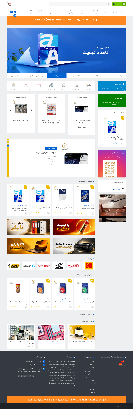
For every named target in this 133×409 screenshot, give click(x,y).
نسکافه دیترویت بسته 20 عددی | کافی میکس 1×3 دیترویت (85, 303)
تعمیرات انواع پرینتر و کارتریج (115, 76)
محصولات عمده (40, 12)
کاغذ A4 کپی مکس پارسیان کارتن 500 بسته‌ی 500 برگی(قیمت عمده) (113, 138)
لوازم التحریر (122, 12)
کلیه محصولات (51, 12)
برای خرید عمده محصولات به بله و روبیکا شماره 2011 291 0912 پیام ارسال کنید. (66, 400)
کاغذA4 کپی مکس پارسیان (88, 208)
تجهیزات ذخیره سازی (17, 76)
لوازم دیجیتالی (81, 12)
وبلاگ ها (20, 12)
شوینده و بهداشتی (70, 12)
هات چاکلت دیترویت (22, 302)
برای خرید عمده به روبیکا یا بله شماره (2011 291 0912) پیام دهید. (66, 20)
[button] (119, 4)
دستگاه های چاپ (76, 76)
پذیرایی (58, 11)
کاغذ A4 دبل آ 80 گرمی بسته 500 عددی (40, 208)
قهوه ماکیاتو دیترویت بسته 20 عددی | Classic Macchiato (63, 303)
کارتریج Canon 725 (115, 187)
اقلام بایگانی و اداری (94, 12)
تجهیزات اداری (57, 76)
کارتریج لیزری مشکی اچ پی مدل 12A (46, 153)
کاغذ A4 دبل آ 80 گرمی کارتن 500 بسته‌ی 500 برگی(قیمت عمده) (19, 209)
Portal (114, 406)
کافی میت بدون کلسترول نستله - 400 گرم (41, 303)
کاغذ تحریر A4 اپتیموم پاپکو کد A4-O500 (64, 209)
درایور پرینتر (30, 12)
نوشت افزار (113, 12)
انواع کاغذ (105, 12)
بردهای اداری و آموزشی (36, 76)
